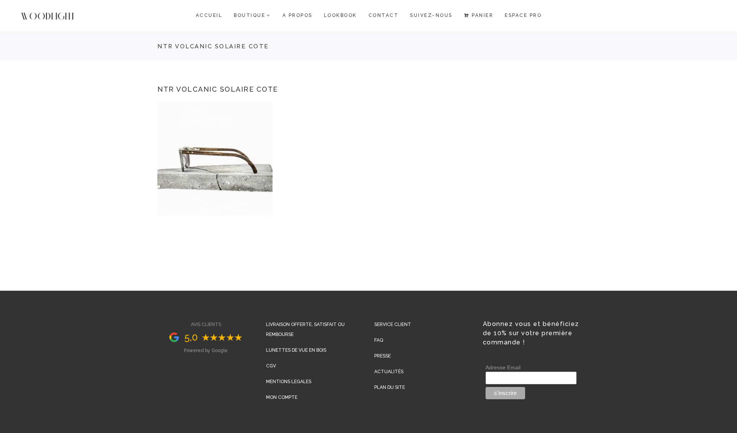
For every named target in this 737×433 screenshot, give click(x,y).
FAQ (378, 340)
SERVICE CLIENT (392, 324)
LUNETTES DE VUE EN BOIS (296, 350)
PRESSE (382, 356)
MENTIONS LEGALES (288, 381)
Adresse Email (503, 367)
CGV (271, 366)
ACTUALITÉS (388, 371)
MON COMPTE (281, 397)
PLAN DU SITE (389, 387)
